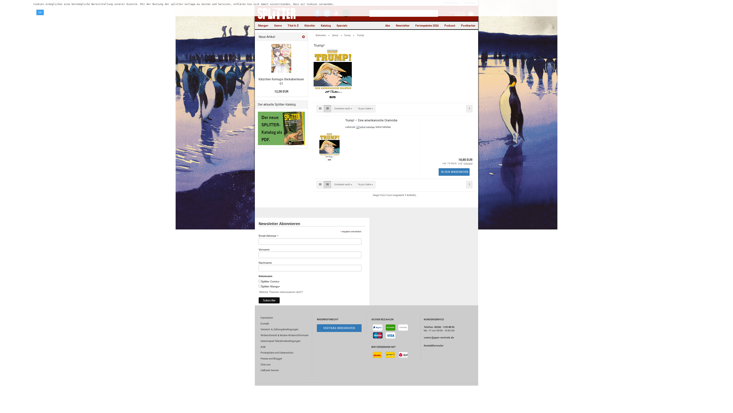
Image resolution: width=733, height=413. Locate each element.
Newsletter (403, 25)
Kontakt (265, 323)
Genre (278, 25)
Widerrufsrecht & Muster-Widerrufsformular (284, 335)
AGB (263, 347)
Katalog (326, 25)
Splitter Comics (270, 281)
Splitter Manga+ (270, 286)
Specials (342, 25)
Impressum (267, 317)
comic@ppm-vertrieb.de (439, 337)
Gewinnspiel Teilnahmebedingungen (280, 341)
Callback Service (270, 370)
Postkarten (468, 25)
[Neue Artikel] (303, 37)
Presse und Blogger (271, 358)
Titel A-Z (293, 25)
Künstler (309, 25)
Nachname (265, 262)
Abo (387, 25)
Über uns (265, 364)
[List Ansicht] (327, 108)
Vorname (264, 249)
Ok (40, 12)
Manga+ (263, 25)
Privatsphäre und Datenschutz (277, 352)
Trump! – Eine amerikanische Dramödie (371, 120)
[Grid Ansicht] (320, 108)
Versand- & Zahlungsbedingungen (279, 329)
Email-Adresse (269, 236)
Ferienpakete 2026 (427, 25)
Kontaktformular (434, 345)
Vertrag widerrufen (339, 328)
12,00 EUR (281, 91)
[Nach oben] (722, 407)
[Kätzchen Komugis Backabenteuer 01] (281, 58)
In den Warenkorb (455, 171)
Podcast (449, 25)
